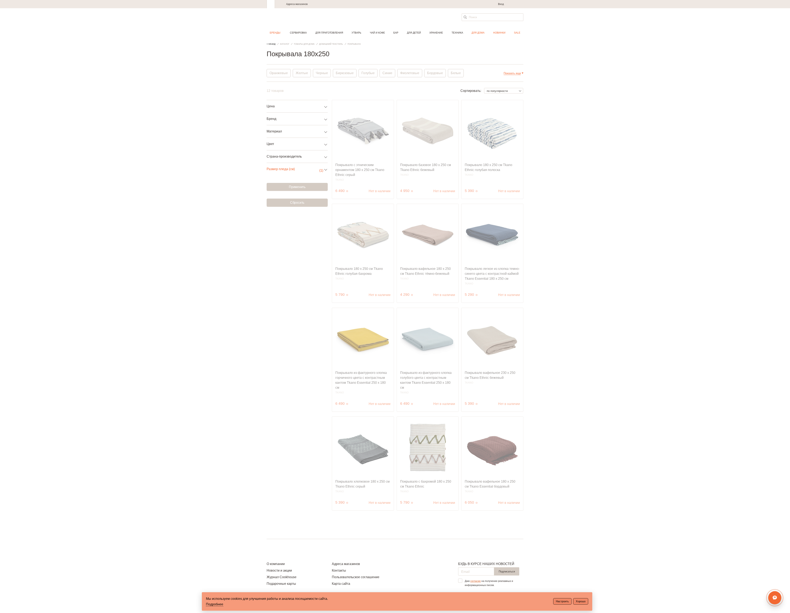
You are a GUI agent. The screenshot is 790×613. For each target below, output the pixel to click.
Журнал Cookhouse (281, 577)
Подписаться (507, 571)
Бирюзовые (345, 73)
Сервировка (298, 32)
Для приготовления (329, 32)
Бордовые (435, 73)
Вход (501, 4)
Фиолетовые (409, 73)
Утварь (356, 32)
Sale (517, 32)
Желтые (302, 73)
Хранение (436, 32)
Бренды (275, 32)
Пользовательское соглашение (355, 577)
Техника (457, 32)
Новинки (499, 32)
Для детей (414, 32)
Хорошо (581, 601)
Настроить (562, 601)
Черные (322, 73)
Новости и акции (279, 570)
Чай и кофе (377, 32)
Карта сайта (341, 583)
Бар (395, 32)
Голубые (368, 73)
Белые (456, 73)
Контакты (339, 570)
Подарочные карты (281, 583)
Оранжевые (279, 73)
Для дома (478, 32)
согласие (475, 581)
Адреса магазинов (297, 4)
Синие (387, 73)
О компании (276, 564)
